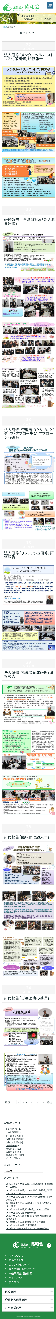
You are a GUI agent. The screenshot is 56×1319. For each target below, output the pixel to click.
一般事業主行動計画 (20, 1273)
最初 (7, 1102)
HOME (5, 27)
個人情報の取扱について (22, 1269)
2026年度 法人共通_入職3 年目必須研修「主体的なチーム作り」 (29, 1185)
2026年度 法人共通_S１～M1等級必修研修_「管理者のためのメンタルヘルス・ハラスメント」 (29, 1192)
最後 (49, 1102)
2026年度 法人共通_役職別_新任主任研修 (25, 1222)
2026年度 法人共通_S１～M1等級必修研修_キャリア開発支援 (29, 1198)
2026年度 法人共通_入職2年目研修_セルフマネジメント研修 (28, 1204)
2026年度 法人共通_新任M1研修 (21, 1212)
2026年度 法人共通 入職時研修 (21, 1225)
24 (42, 1102)
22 (30, 1102)
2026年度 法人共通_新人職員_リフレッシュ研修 (27, 1209)
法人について (16, 1255)
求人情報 (14, 1282)
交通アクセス (16, 1260)
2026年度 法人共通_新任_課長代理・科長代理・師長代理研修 (28, 1217)
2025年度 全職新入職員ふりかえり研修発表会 (27, 1228)
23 (36, 1102)
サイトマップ (15, 1277)
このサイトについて (19, 1264)
